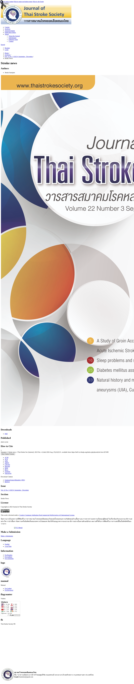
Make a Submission (7, 536)
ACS (6, 459)
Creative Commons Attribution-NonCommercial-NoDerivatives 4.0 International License (46, 515)
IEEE (6, 468)
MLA (6, 470)
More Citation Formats (8, 454)
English (7, 544)
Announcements (10, 31)
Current (7, 27)
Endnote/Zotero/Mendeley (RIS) (15, 480)
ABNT (7, 463)
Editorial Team (13, 39)
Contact (11, 41)
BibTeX (7, 482)
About (7, 34)
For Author (8, 588)
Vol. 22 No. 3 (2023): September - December (19, 56)
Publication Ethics (10, 32)
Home (7, 53)
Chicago (7, 464)
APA (6, 461)
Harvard (7, 466)
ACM (6, 457)
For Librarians (9, 558)
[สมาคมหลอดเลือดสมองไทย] (7, 680)
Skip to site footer (38, 1)
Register (7, 48)
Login (6, 50)
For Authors (8, 557)
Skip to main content (7, 1)
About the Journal (14, 36)
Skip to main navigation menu (23, 1)
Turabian (7, 471)
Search (3, 44)
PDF (6, 434)
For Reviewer (9, 590)
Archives (7, 29)
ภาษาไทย (8, 546)
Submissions (12, 38)
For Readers (8, 555)
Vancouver (8, 473)
